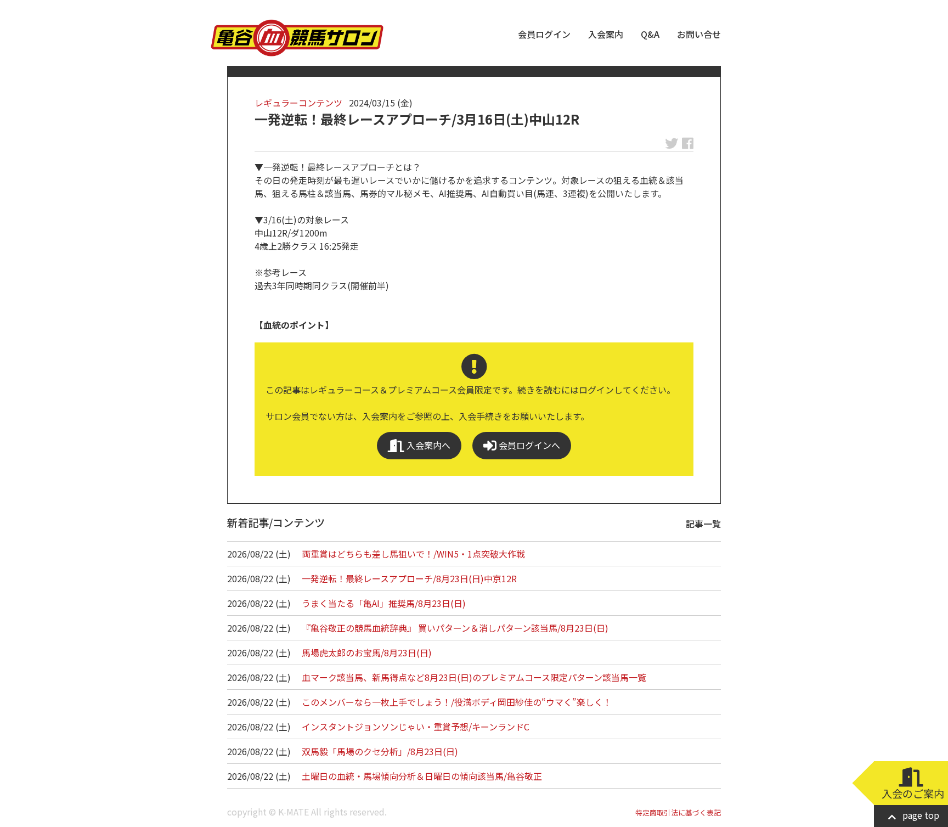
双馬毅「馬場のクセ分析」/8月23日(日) (380, 751)
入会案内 (605, 34)
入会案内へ (427, 445)
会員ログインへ (528, 445)
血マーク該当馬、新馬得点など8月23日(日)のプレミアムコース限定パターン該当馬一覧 (474, 677)
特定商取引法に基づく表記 (678, 812)
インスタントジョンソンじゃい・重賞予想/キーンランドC (415, 726)
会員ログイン (544, 34)
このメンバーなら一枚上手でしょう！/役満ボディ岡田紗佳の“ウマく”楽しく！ (457, 701)
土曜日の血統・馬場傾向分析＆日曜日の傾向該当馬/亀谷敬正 (422, 776)
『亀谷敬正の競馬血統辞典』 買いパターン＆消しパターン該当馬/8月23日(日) (455, 627)
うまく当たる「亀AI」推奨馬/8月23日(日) (384, 603)
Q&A (650, 34)
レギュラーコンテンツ (298, 102)
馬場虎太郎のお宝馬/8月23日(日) (367, 652)
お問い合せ (699, 34)
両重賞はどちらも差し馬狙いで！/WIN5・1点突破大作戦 (413, 553)
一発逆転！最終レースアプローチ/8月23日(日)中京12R (409, 578)
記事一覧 (703, 523)
